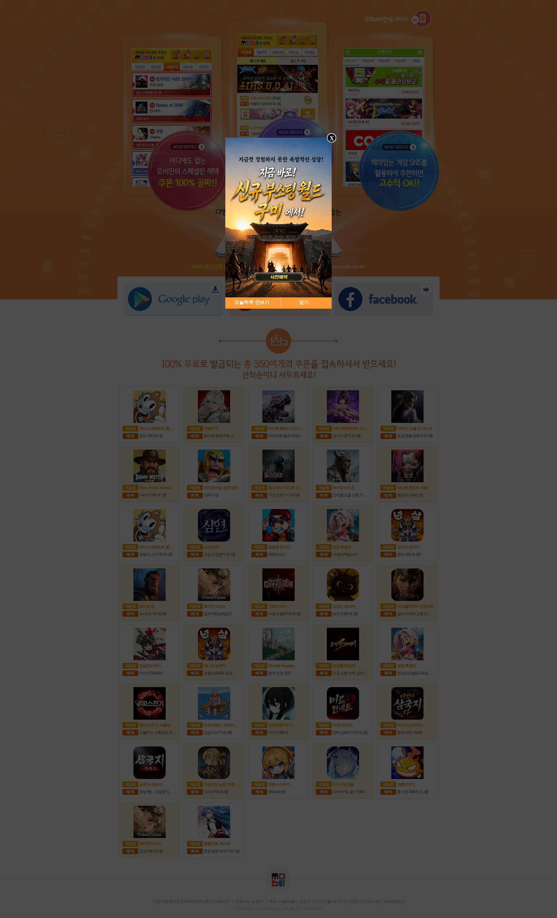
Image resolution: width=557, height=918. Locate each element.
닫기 (304, 302)
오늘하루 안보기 (251, 302)
